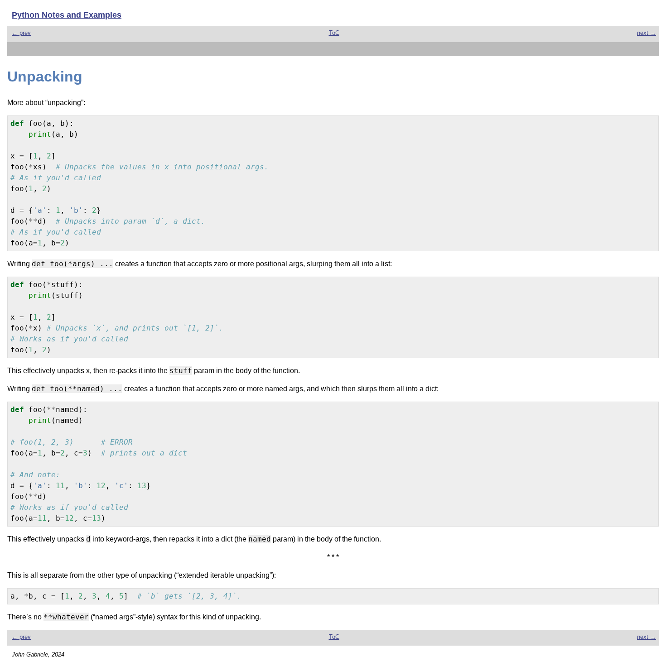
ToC (334, 32)
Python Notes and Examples (66, 14)
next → (646, 32)
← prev (21, 32)
